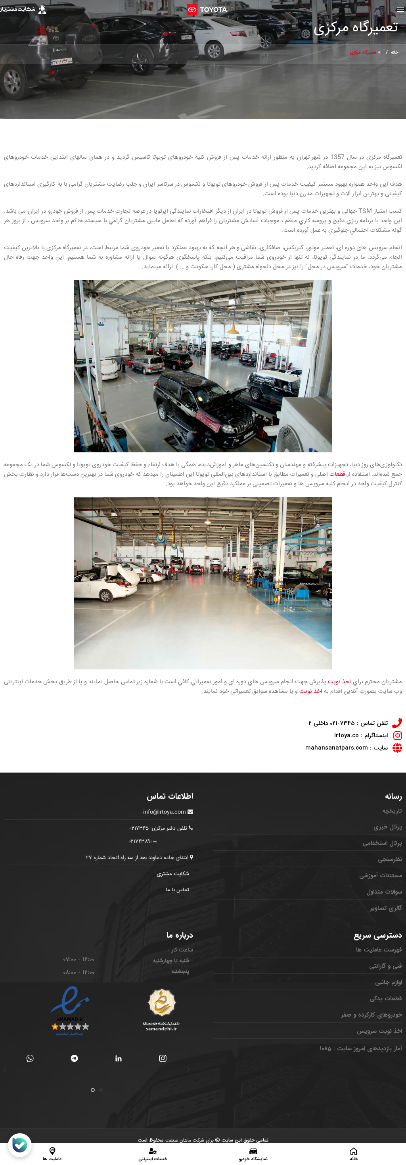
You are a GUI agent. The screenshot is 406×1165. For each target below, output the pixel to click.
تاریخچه (392, 811)
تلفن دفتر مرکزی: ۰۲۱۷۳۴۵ (158, 828)
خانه (394, 52)
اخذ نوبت (339, 681)
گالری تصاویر (386, 908)
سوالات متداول (384, 892)
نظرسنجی (390, 859)
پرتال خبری (387, 827)
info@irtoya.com (165, 812)
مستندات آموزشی (380, 875)
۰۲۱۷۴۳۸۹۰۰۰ (143, 841)
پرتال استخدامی (382, 843)
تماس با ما (177, 890)
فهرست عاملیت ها (379, 950)
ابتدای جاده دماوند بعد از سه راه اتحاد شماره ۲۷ (138, 858)
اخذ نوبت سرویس (379, 1031)
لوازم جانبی (388, 982)
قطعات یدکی (386, 999)
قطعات (337, 474)
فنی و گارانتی (385, 966)
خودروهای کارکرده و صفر (371, 1015)
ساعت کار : (180, 950)
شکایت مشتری (173, 874)
